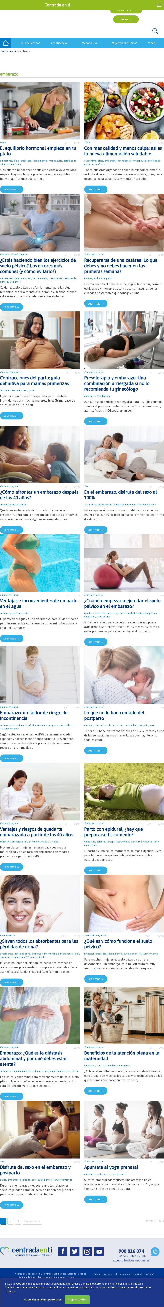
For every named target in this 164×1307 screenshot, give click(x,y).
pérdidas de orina (37, 725)
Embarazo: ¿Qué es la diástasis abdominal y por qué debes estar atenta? (33, 1058)
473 (149, 824)
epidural (16, 613)
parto (109, 278)
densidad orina (22, 953)
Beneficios (5, 841)
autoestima (6, 160)
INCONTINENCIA (58, 43)
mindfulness (123, 1065)
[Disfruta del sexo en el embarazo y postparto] (40, 1129)
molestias (49, 1071)
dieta (16, 160)
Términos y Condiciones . (54, 1274)
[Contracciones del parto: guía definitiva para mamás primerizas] (40, 340)
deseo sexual (104, 504)
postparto (143, 725)
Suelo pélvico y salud (95, 935)
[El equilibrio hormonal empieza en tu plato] (40, 110)
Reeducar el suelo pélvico (13, 254)
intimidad (130, 504)
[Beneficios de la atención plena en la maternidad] (124, 1015)
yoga (106, 1174)
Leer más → (11, 189)
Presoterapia (103, 396)
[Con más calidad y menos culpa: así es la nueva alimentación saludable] (124, 110)
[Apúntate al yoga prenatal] (124, 1129)
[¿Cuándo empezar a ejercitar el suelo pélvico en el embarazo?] (124, 563)
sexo (152, 725)
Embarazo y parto (93, 254)
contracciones (7, 390)
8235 (64, 936)
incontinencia (40, 160)
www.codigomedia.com (119, 1274)
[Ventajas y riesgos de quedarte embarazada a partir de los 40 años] (40, 791)
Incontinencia (7, 935)
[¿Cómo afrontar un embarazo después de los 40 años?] (40, 454)
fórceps (111, 841)
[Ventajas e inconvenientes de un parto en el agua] (40, 563)
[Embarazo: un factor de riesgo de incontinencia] (40, 675)
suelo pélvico (14, 164)
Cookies (82, 1274)
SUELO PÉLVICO (27, 43)
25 (150, 487)
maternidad (130, 725)
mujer (15, 504)
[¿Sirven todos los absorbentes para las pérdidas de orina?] (40, 903)
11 (150, 1162)
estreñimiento (19, 1071)
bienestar (89, 953)
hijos (99, 1065)
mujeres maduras (41, 841)
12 (150, 1048)
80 (65, 707)
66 (65, 1162)
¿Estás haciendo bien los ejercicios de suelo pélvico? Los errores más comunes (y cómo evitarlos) (38, 266)
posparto (53, 725)
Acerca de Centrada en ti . (28, 1274)
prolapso (60, 1071)
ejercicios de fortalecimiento (99, 613)
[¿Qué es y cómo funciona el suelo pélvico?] (124, 903)
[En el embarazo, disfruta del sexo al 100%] (124, 454)
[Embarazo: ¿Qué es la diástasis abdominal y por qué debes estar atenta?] (40, 1015)
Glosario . (72, 1274)
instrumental (123, 841)
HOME (5, 43)
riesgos (55, 841)
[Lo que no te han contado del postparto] (124, 675)
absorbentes (6, 953)
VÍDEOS (152, 43)
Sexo (86, 486)
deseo (3, 1179)
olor (77, 953)
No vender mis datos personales (42, 1299)
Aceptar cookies (77, 1299)
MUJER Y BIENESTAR (122, 43)
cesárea (88, 278)
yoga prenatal (118, 1174)
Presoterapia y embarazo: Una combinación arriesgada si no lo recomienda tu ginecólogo (117, 383)
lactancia (118, 725)
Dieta (3, 142)
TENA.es (70, 1277)
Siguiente (31, 1221)
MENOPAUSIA (89, 43)
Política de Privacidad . (31, 1277)
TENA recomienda (146, 504)
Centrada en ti (8, 51)
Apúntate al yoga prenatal (111, 1167)
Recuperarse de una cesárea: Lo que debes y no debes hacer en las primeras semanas (120, 266)
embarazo (25, 160)
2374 (147, 936)
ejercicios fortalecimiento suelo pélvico (136, 613)
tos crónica (73, 1071)
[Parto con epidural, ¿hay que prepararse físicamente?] (124, 791)
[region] (82, 1292)
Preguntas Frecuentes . (54, 1277)
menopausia (55, 160)
